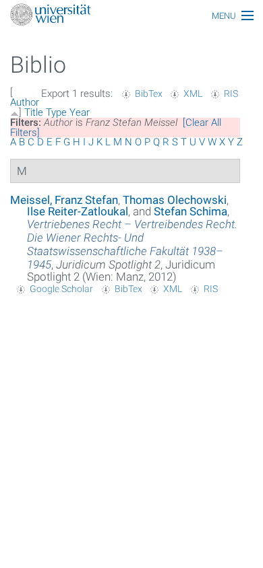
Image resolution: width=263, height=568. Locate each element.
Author (24, 102)
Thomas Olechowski (175, 200)
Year (79, 112)
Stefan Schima (190, 211)
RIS (231, 93)
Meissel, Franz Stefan (64, 200)
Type (56, 112)
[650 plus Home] (131, 16)
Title (33, 112)
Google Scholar (61, 288)
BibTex (149, 93)
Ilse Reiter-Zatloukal (77, 211)
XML (192, 93)
